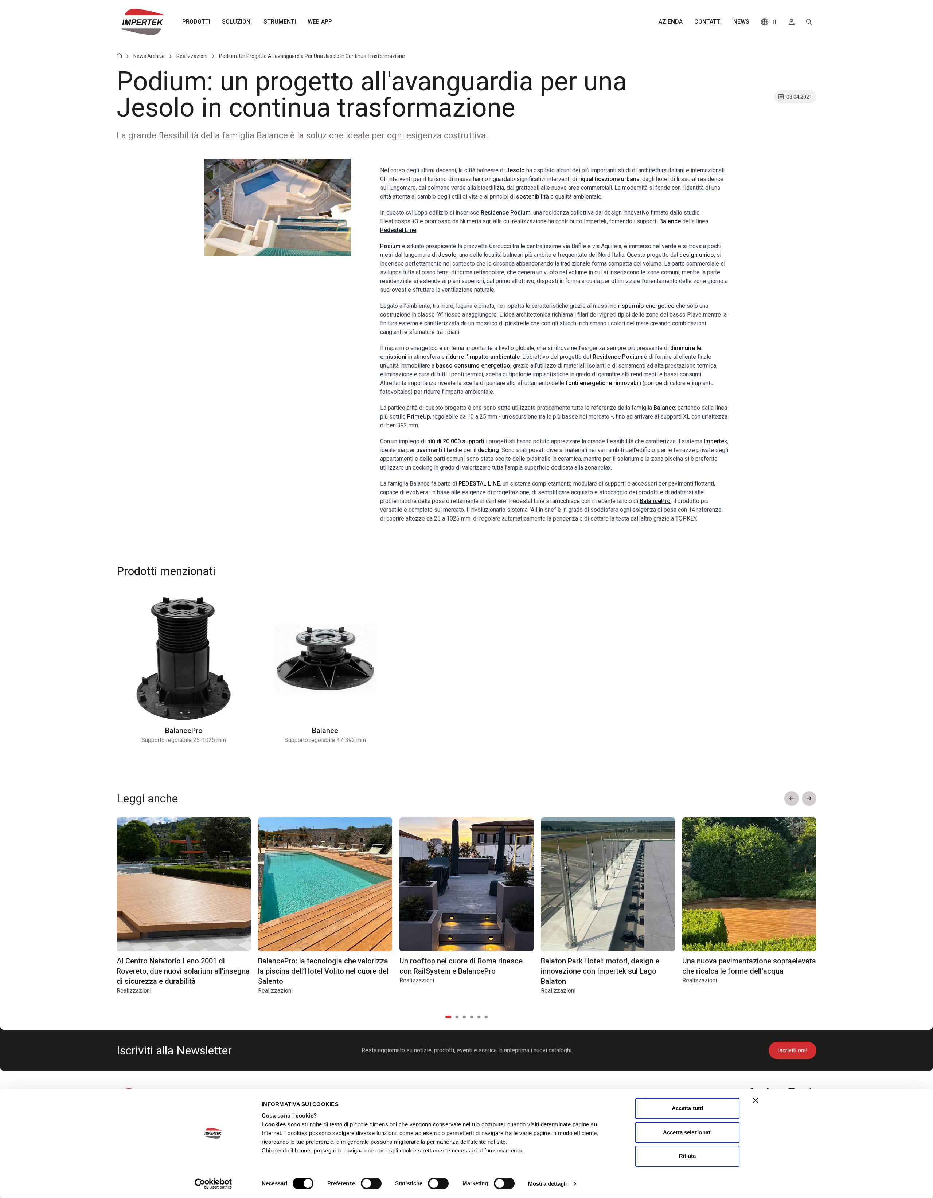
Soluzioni (237, 21)
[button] (791, 798)
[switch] (371, 1183)
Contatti (708, 21)
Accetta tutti (687, 1108)
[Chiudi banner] (755, 1100)
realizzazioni (191, 56)
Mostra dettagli (547, 1184)
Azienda (671, 21)
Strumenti (279, 21)
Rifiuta (687, 1156)
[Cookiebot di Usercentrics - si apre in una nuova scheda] (213, 1183)
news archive (149, 56)
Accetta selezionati (687, 1132)
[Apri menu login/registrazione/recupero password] (792, 22)
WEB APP (320, 21)
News (741, 21)
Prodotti (196, 21)
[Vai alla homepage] (143, 22)
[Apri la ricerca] (809, 22)
